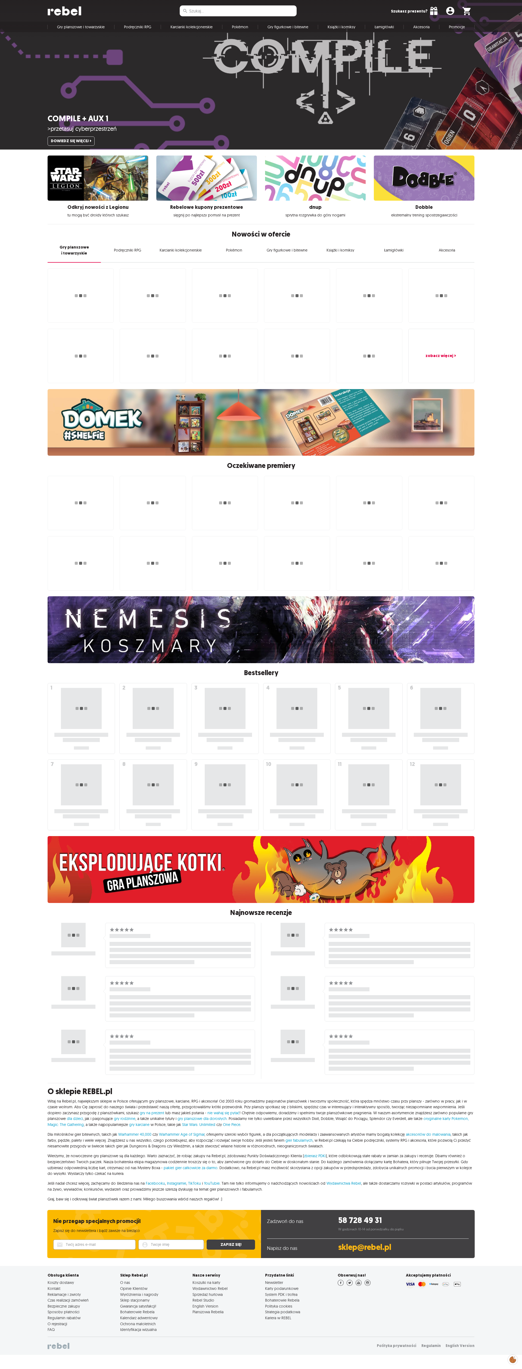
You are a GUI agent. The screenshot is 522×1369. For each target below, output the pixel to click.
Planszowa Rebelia (207, 1311)
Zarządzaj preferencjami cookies (513, 1358)
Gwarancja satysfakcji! (138, 1306)
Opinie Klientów (133, 1288)
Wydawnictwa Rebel (344, 1183)
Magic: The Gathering (66, 1124)
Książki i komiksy (341, 26)
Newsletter (274, 1282)
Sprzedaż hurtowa (207, 1294)
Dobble (424, 207)
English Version (205, 1306)
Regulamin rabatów (64, 1317)
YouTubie (212, 1183)
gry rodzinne (124, 1118)
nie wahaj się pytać (223, 1112)
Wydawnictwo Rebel (210, 1288)
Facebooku (155, 1183)
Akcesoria (421, 26)
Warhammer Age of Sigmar (181, 1134)
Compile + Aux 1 (78, 118)
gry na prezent (152, 1112)
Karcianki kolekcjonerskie (191, 26)
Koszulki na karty (206, 1282)
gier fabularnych (299, 1140)
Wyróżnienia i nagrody (139, 1294)
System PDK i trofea (281, 1294)
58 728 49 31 (360, 1220)
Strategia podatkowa (282, 1311)
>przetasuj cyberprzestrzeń (82, 128)
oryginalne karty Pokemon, (446, 1118)
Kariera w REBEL (278, 1317)
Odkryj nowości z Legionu (98, 207)
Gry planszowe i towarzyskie (81, 26)
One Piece (231, 1124)
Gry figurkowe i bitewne (288, 26)
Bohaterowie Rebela (137, 1311)
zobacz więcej (439, 355)
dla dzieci (75, 1118)
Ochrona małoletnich (138, 1323)
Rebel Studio (203, 1300)
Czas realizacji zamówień (68, 1300)
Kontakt (54, 1288)
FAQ (51, 1329)
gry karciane (139, 1124)
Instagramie (176, 1183)
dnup (315, 207)
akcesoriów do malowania (428, 1134)
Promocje (457, 26)
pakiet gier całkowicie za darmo (190, 1167)
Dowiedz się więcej (70, 141)
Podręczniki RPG (137, 26)
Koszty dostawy (61, 1282)
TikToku (194, 1183)
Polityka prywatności (396, 1345)
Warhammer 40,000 (134, 1134)
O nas (125, 1282)
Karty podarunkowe (282, 1288)
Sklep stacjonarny (135, 1300)
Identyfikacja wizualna (138, 1329)
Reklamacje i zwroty (64, 1294)
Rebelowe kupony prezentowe (206, 207)
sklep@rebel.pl (364, 1247)
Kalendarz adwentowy (139, 1317)
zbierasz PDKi (315, 1155)
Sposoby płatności (63, 1311)
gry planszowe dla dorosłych (202, 1118)
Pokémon (240, 26)
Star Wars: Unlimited (198, 1124)
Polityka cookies (278, 1306)
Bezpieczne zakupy (64, 1306)
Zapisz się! (230, 1244)
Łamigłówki (384, 26)
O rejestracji (57, 1323)
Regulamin (431, 1345)
